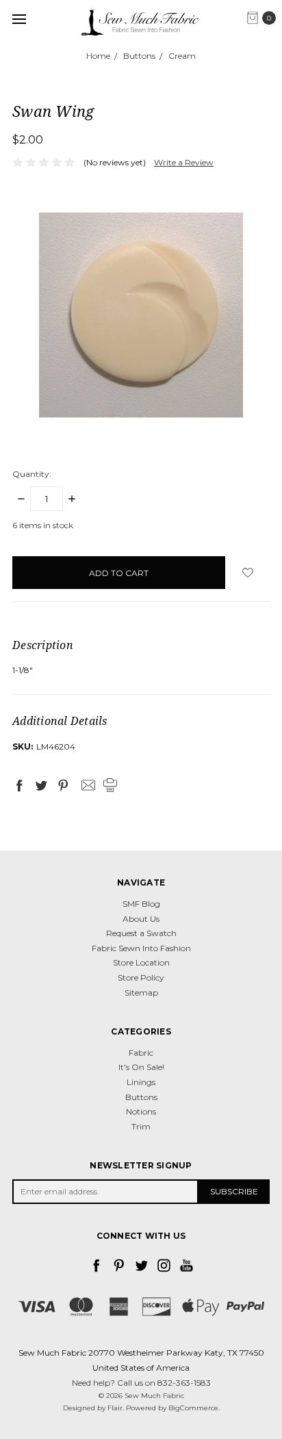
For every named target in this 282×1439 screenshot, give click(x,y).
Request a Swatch (141, 933)
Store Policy (141, 977)
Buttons (141, 1097)
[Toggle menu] (19, 19)
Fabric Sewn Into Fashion (141, 948)
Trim (141, 1126)
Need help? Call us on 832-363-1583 (141, 1383)
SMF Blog (141, 904)
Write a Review (184, 162)
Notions (141, 1111)
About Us (141, 919)
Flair (115, 1407)
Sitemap (141, 992)
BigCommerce (193, 1407)
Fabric (141, 1052)
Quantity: (31, 474)
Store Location (141, 962)
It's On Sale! (141, 1067)
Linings (141, 1082)
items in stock (42, 525)
